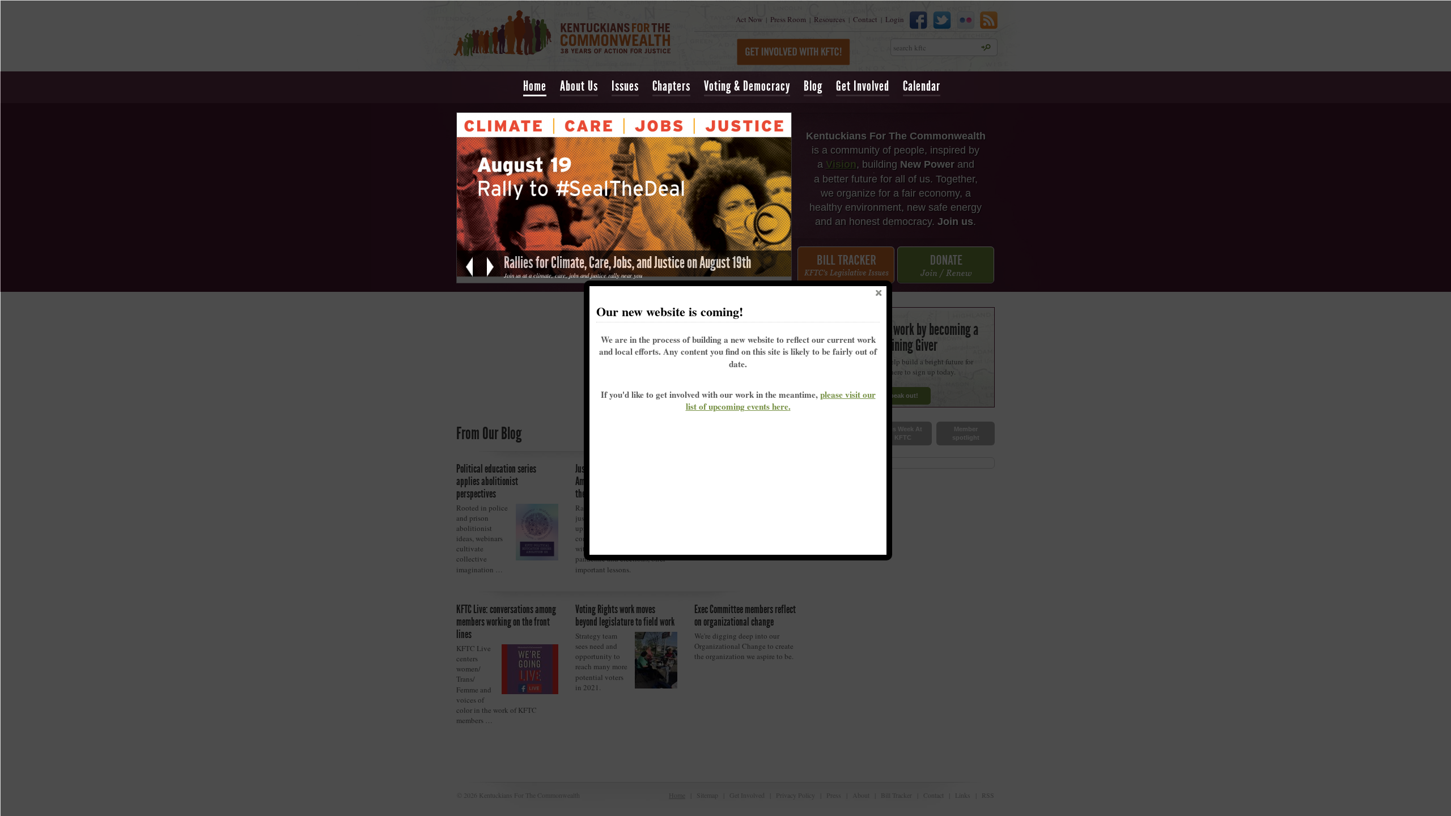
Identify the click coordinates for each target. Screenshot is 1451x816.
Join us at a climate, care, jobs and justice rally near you (573, 275)
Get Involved (862, 86)
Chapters (671, 86)
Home (534, 86)
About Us (579, 86)
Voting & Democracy (747, 86)
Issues (625, 86)
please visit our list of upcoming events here (781, 400)
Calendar (921, 86)
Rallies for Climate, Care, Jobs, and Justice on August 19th (627, 262)
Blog (813, 86)
